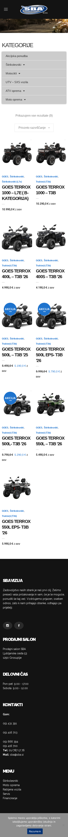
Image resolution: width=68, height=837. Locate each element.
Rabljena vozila (12, 789)
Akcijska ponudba (17, 56)
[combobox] (34, 128)
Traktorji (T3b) (43, 181)
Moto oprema (14, 99)
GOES (5, 176)
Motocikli (11, 73)
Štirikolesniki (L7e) (12, 181)
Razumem (35, 831)
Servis (6, 793)
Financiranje (10, 798)
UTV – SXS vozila (17, 82)
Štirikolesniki (13, 64)
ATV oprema (13, 90)
